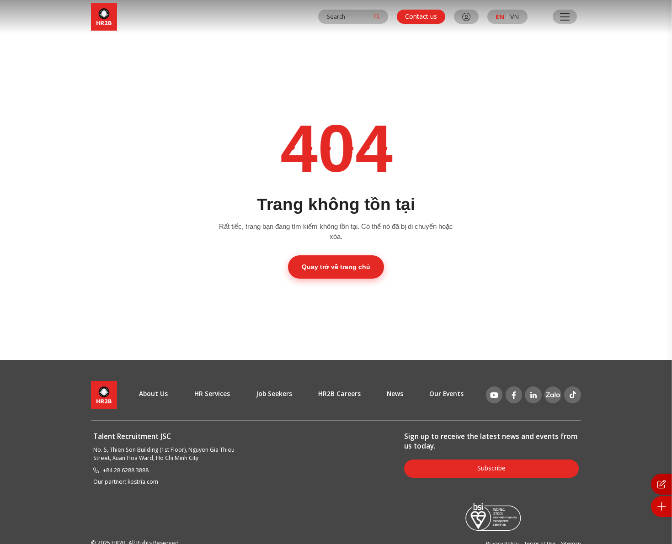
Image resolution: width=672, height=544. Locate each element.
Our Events (446, 393)
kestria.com (143, 482)
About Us (153, 393)
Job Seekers (274, 393)
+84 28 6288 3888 (126, 470)
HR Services (212, 393)
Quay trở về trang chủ (336, 266)
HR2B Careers (339, 393)
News (395, 393)
